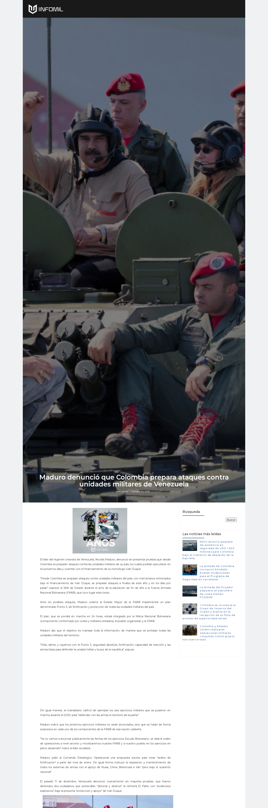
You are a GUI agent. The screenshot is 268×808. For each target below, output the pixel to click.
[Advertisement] (105, 677)
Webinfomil (122, 491)
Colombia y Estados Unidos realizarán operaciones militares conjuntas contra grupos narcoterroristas (208, 633)
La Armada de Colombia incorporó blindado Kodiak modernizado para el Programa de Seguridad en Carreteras (208, 573)
